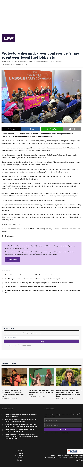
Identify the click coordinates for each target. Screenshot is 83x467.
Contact (19, 458)
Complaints (19, 453)
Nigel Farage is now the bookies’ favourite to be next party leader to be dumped (32, 279)
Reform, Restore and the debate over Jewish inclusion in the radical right (30, 286)
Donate (19, 460)
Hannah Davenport (7, 64)
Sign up (41, 341)
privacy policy (26, 345)
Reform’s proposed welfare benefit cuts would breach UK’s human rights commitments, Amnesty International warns (43, 291)
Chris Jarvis (5, 398)
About (20, 451)
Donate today (12, 259)
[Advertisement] (41, 16)
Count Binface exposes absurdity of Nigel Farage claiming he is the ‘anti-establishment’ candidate (39, 282)
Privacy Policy (19, 455)
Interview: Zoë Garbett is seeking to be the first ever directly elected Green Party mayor (13, 393)
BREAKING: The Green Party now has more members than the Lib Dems (41, 392)
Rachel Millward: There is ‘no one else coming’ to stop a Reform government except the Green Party (68, 393)
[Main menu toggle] (79, 38)
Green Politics (6, 49)
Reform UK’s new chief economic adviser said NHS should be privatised (29, 275)
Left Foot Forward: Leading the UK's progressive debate (8, 38)
